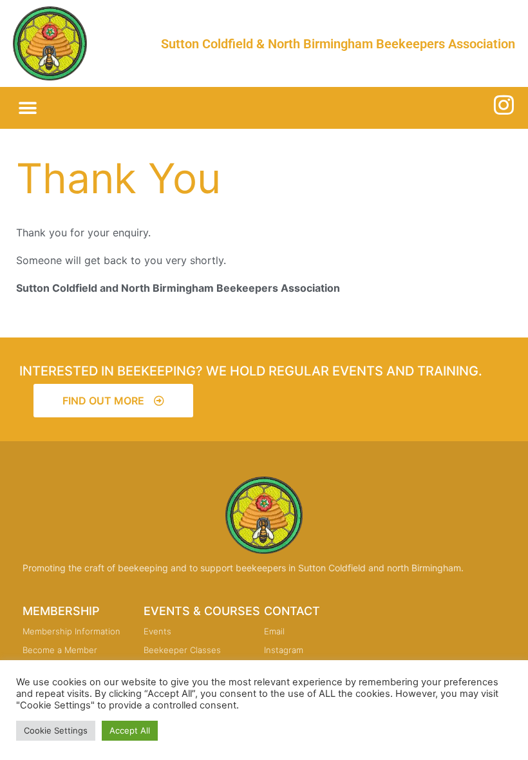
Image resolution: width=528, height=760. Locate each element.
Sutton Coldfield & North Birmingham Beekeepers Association (338, 44)
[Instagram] (504, 104)
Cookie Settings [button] (56, 730)
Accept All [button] (129, 730)
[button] (27, 107)
